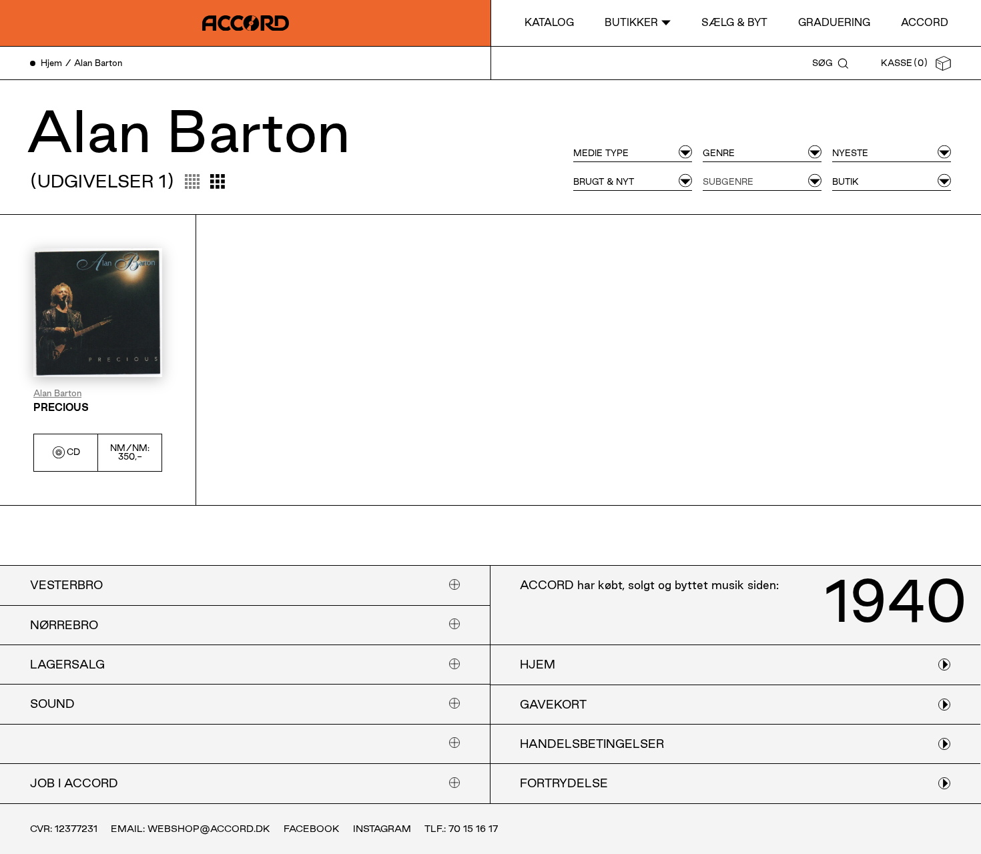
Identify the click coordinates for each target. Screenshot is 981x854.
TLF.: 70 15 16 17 (461, 828)
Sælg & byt (734, 22)
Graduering (834, 22)
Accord (924, 22)
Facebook (312, 828)
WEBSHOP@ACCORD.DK (208, 828)
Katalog (549, 22)
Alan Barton (57, 393)
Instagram (382, 828)
